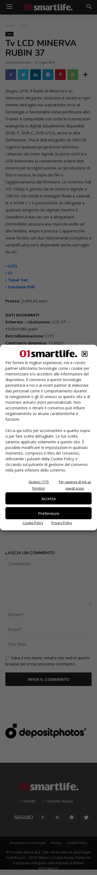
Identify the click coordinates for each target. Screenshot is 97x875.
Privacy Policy (61, 523)
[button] (84, 354)
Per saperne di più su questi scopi (75, 485)
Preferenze (48, 513)
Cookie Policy (33, 523)
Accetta (48, 498)
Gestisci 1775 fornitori (39, 485)
